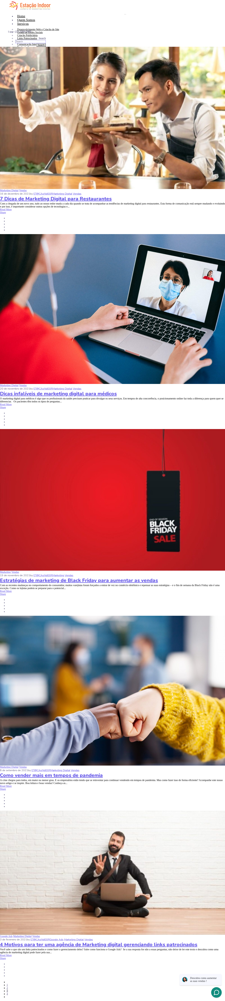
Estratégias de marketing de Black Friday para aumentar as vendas (79, 580)
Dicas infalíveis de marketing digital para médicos (58, 393)
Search (42, 38)
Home (21, 16)
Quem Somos (26, 20)
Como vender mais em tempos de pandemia (51, 775)
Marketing (5, 572)
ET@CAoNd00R (43, 194)
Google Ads (6, 936)
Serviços (23, 23)
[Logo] (30, 1)
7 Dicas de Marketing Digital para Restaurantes (56, 198)
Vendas (23, 190)
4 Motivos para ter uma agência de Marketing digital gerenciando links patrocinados (98, 944)
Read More (6, 209)
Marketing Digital (9, 190)
